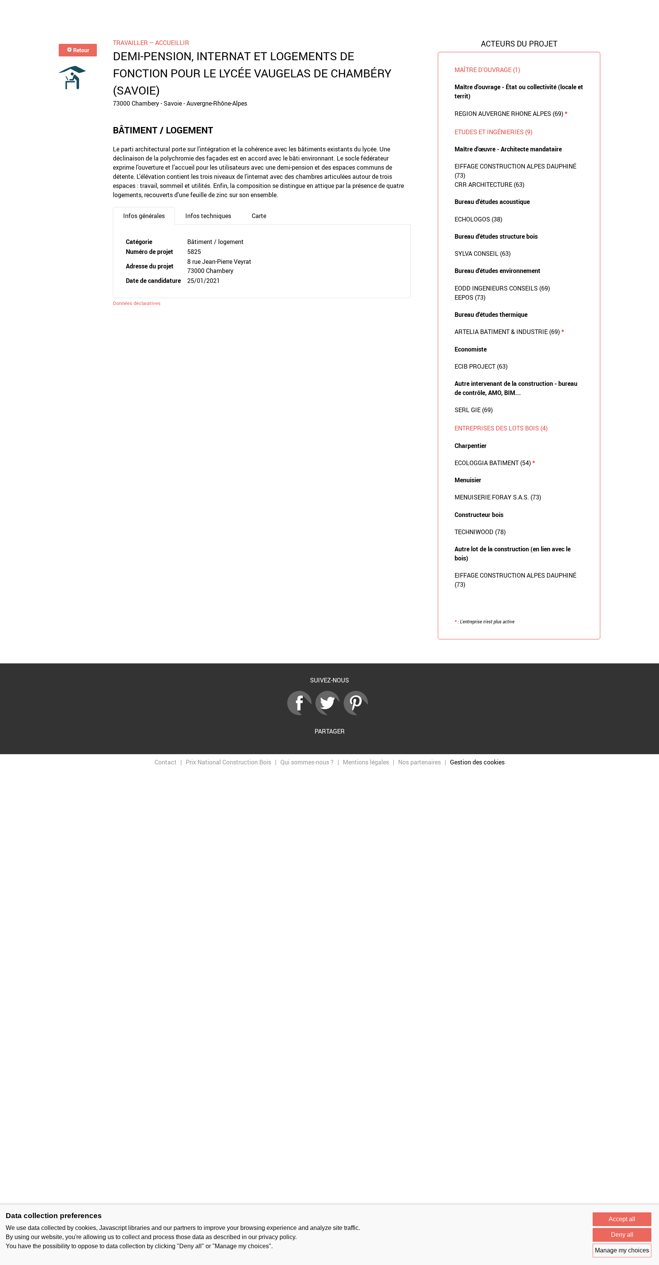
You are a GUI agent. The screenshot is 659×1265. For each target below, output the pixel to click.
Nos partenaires (419, 762)
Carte (259, 216)
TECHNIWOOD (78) (480, 532)
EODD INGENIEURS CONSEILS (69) (502, 288)
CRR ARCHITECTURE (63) (489, 184)
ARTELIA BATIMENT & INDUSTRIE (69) (509, 331)
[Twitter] (329, 713)
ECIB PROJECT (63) (481, 366)
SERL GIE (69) (474, 410)
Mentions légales (366, 762)
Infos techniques (208, 216)
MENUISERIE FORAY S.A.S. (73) (498, 497)
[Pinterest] (358, 713)
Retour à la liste (329, 651)
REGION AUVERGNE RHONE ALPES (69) (511, 113)
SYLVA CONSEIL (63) (483, 253)
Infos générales (144, 216)
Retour (80, 50)
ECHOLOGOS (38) (478, 219)
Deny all (622, 1234)
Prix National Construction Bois (228, 762)
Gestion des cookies (477, 762)
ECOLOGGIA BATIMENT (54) (495, 463)
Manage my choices (622, 1250)
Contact (165, 762)
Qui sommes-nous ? (307, 762)
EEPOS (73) (470, 297)
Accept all (622, 1219)
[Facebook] (301, 713)
